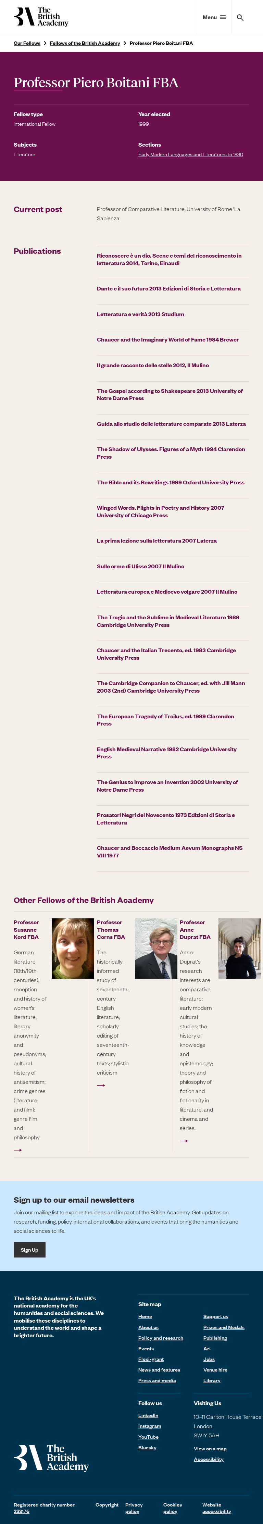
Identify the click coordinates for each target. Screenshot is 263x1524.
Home (145, 1316)
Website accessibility (216, 1507)
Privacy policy (134, 1507)
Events (146, 1348)
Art (207, 1348)
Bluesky (147, 1447)
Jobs (209, 1358)
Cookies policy (172, 1507)
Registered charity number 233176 (44, 1507)
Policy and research (160, 1337)
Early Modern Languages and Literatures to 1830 (190, 154)
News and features (159, 1369)
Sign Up (29, 1249)
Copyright (107, 1504)
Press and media (157, 1380)
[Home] (41, 17)
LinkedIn (148, 1415)
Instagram (149, 1425)
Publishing (215, 1337)
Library (212, 1380)
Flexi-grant (151, 1358)
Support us (215, 1316)
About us (148, 1327)
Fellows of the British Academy (85, 43)
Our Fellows (27, 43)
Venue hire (215, 1369)
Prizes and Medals (224, 1327)
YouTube (148, 1436)
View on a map (210, 1448)
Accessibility (209, 1459)
